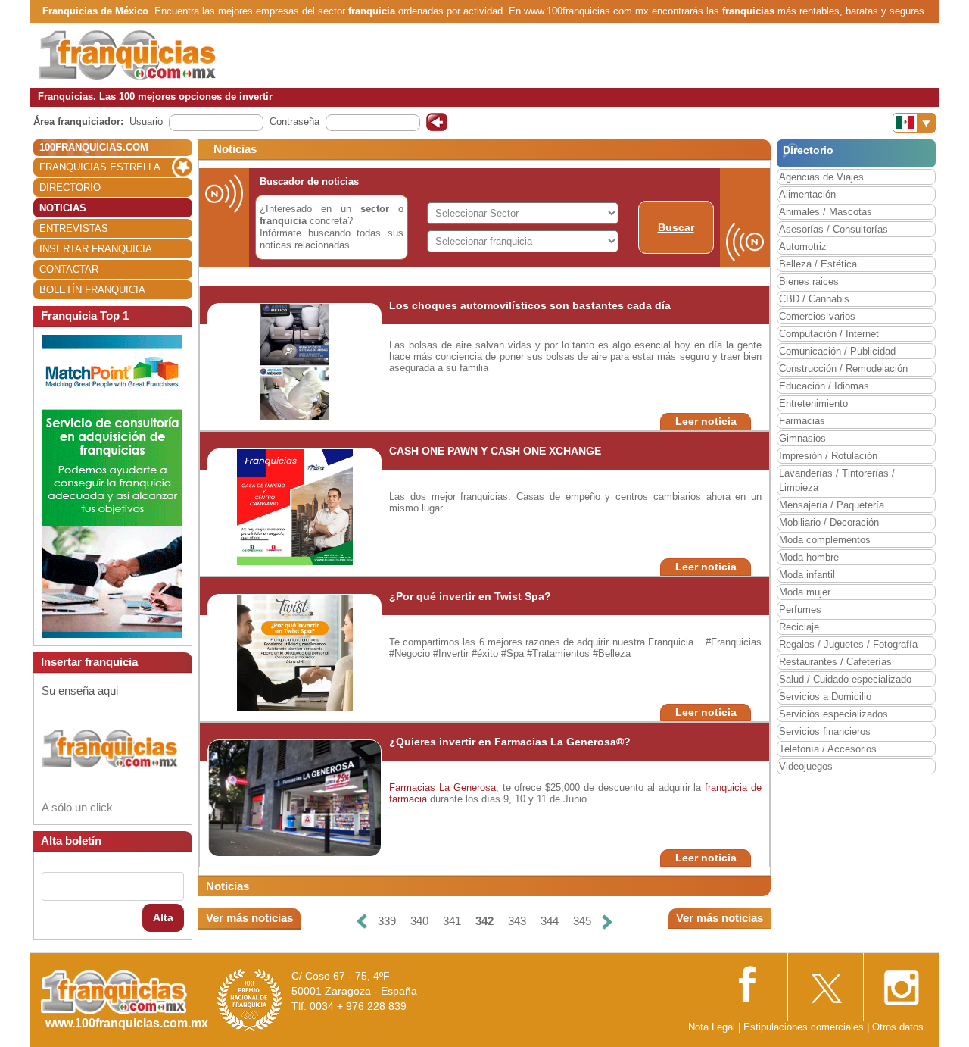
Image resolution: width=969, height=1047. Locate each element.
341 (452, 920)
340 (419, 920)
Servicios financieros (825, 731)
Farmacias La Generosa (442, 787)
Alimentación (807, 194)
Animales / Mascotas (825, 211)
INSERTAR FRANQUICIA (95, 249)
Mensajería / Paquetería (831, 505)
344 (550, 920)
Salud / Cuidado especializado (845, 679)
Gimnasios (802, 438)
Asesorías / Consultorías (833, 229)
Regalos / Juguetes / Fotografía (848, 644)
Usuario (146, 121)
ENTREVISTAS (73, 228)
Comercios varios (817, 316)
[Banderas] (914, 123)
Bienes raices (809, 281)
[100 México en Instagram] (901, 983)
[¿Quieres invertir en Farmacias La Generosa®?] (297, 797)
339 (387, 920)
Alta (163, 917)
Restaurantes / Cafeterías (835, 661)
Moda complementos (825, 539)
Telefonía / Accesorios (828, 749)
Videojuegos (806, 766)
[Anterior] (362, 921)
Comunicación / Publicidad (837, 351)
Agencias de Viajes (821, 177)
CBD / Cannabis (814, 299)
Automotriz (803, 246)
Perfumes (800, 609)
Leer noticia (706, 421)
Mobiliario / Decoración (829, 522)
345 (582, 920)
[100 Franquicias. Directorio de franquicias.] (127, 54)
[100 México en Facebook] (749, 982)
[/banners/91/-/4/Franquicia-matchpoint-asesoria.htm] (112, 485)
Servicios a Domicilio (825, 696)
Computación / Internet (829, 333)
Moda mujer (804, 592)
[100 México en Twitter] (825, 983)
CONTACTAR (68, 269)
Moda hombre (809, 557)
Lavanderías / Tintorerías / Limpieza (837, 480)
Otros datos (898, 1027)
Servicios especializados (833, 714)
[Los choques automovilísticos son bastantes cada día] (294, 361)
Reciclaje (799, 627)
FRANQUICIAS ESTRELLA (99, 167)
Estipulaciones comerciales (805, 1027)
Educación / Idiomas (824, 386)
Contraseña (294, 121)
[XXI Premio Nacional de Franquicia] (249, 999)
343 (517, 920)
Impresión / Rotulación (828, 455)
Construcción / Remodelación (843, 368)
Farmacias (802, 421)
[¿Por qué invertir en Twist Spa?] (295, 652)
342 (484, 920)
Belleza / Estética (818, 264)
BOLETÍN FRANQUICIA (92, 289)
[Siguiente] (607, 921)
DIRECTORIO (70, 187)
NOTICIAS (62, 208)
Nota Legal (711, 1027)
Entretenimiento (813, 403)
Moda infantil (807, 574)
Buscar (676, 227)
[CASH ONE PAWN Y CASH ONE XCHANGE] (295, 506)
